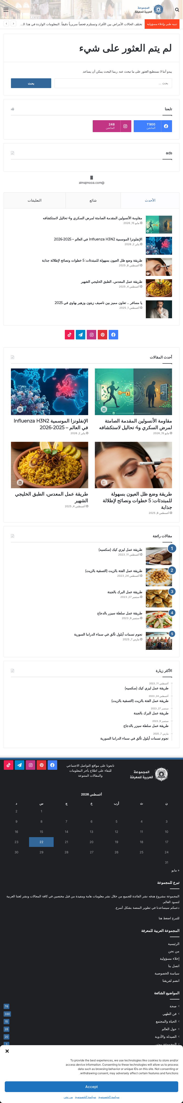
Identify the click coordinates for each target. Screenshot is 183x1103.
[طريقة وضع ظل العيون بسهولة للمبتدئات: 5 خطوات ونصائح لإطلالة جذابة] (159, 267)
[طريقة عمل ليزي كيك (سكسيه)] (159, 556)
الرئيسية (173, 944)
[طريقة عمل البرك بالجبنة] (159, 598)
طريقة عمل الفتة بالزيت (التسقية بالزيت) (113, 571)
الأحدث (150, 200)
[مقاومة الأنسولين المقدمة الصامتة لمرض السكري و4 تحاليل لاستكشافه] (159, 225)
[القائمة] (6, 11)
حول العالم (169, 1029)
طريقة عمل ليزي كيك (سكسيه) (120, 549)
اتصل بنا (173, 966)
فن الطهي (170, 1014)
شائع (93, 200)
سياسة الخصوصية (108, 1097)
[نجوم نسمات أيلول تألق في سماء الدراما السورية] (159, 641)
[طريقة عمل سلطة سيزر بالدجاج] (159, 620)
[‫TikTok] (69, 334)
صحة (173, 1006)
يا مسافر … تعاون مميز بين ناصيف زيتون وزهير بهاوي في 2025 (98, 303)
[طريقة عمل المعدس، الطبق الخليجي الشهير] (159, 288)
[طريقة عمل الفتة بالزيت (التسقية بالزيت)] (159, 577)
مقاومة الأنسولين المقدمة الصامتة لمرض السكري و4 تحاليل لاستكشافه (92, 218)
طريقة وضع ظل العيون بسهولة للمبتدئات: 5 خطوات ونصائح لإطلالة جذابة (92, 260)
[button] (7, 1051)
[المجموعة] (145, 9)
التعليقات (34, 200)
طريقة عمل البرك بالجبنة (124, 592)
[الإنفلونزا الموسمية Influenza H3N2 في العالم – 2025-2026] (159, 246)
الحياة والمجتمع (166, 1021)
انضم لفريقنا (171, 981)
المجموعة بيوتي (166, 1044)
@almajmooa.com (91, 182)
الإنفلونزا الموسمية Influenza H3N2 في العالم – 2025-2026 (98, 239)
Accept (91, 1086)
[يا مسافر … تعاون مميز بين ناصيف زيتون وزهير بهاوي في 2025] (159, 309)
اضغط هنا (165, 918)
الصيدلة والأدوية (166, 1036)
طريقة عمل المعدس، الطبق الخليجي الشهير (111, 281)
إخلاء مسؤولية (169, 958)
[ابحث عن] (177, 11)
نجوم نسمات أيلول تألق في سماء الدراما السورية (108, 634)
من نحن (68, 1097)
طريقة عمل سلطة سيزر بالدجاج (119, 613)
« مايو (175, 870)
